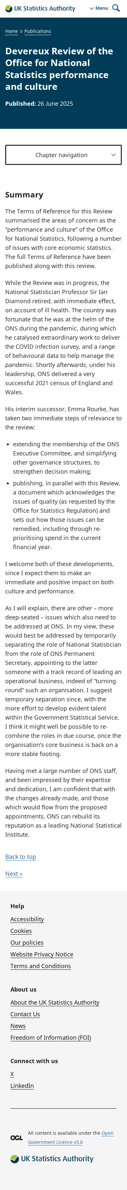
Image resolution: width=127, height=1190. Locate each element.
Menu (101, 8)
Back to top (20, 856)
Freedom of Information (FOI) (50, 1037)
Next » (13, 873)
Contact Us (25, 1014)
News (18, 1026)
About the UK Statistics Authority (54, 1002)
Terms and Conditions (40, 966)
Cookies (21, 931)
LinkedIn (22, 1085)
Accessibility (27, 919)
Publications (37, 31)
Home (11, 31)
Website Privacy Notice (41, 954)
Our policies (27, 942)
